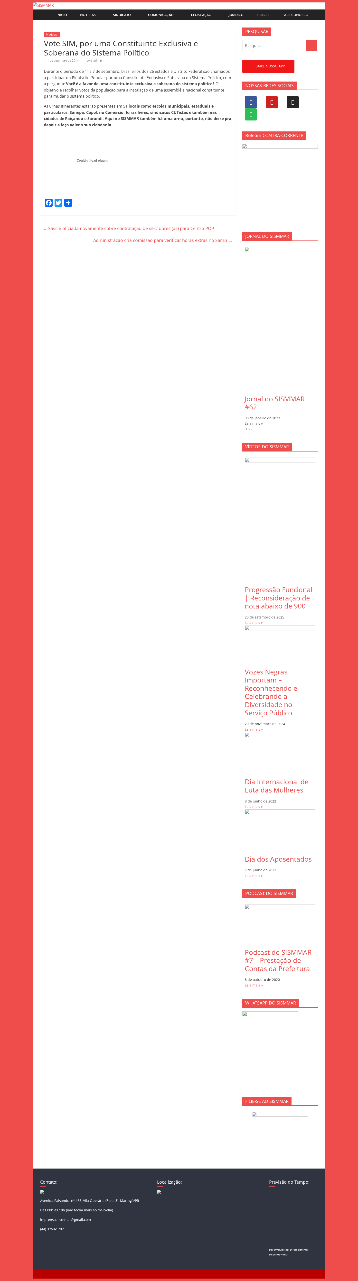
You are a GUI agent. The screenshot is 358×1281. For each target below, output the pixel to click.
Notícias (88, 14)
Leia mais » (254, 423)
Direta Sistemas (299, 1249)
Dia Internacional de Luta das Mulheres (277, 785)
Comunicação (161, 14)
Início (62, 14)
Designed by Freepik (278, 1254)
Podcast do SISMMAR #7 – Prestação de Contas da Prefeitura (278, 960)
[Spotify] (251, 114)
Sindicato (122, 14)
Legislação (201, 14)
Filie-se (263, 14)
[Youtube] (272, 102)
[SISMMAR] (43, 5)
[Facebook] (251, 102)
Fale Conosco (295, 14)
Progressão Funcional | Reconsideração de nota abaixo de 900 (278, 597)
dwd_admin (94, 60)
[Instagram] (293, 102)
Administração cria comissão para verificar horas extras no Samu (163, 240)
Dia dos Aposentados (278, 859)
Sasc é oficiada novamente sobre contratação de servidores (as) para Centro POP (128, 228)
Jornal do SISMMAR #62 (275, 403)
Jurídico (236, 14)
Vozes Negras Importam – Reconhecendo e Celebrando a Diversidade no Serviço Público (271, 692)
